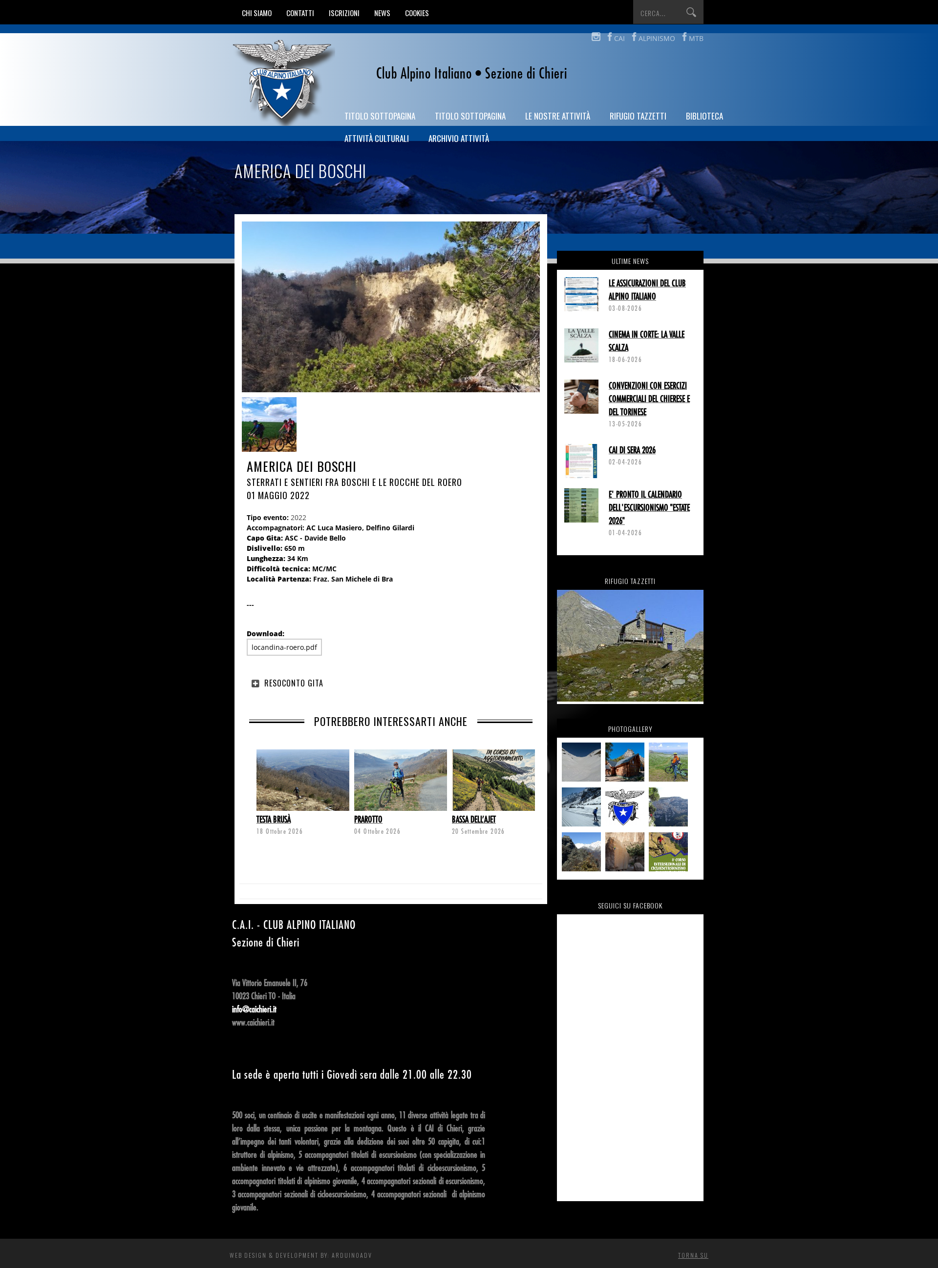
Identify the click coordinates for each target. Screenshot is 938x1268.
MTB (696, 38)
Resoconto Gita (293, 683)
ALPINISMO (657, 38)
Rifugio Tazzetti (638, 116)
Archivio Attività (458, 138)
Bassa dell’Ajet (474, 819)
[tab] (391, 683)
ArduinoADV (352, 1255)
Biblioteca (704, 116)
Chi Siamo (257, 12)
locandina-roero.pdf (284, 647)
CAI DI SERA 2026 (632, 450)
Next (256, 775)
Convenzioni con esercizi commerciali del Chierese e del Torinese (649, 399)
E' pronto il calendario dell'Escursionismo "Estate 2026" (649, 507)
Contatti (300, 12)
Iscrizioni (344, 12)
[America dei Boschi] (269, 426)
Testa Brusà (273, 819)
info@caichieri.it (254, 1009)
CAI (619, 38)
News (382, 12)
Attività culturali (376, 138)
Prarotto (368, 819)
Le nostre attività (557, 116)
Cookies (417, 12)
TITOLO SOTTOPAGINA (379, 116)
